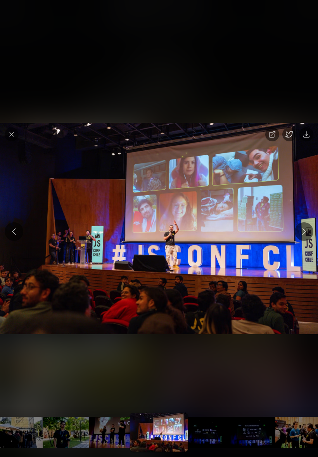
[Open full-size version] (272, 134)
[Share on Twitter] (289, 134)
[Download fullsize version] (306, 134)
